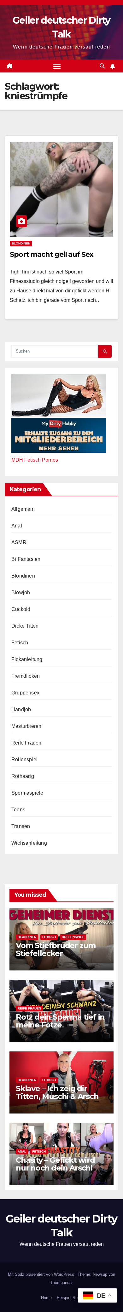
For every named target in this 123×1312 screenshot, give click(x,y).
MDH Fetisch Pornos (34, 460)
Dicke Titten (24, 626)
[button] (102, 66)
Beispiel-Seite (69, 1297)
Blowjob (20, 592)
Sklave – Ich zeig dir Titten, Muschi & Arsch (57, 1092)
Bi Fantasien (25, 559)
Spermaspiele (27, 793)
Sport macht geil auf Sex (51, 254)
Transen (20, 826)
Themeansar (61, 1282)
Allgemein (23, 509)
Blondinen (21, 243)
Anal (16, 525)
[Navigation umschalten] (57, 66)
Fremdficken (25, 676)
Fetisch (19, 642)
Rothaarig (22, 776)
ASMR (18, 542)
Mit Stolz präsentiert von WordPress (41, 1274)
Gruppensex (25, 692)
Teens (18, 809)
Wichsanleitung (29, 843)
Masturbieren (26, 726)
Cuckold (20, 609)
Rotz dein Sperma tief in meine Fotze (60, 1020)
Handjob (21, 709)
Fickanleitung (27, 659)
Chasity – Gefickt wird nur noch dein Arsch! (55, 1163)
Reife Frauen (26, 742)
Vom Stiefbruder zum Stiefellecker (56, 949)
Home (46, 1297)
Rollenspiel (24, 759)
